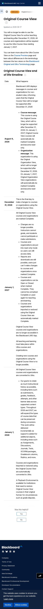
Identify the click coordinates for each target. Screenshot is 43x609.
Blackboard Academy (9, 577)
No (21, 520)
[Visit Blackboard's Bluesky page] (7, 551)
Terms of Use (6, 562)
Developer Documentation (11, 585)
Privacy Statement (8, 566)
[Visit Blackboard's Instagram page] (14, 551)
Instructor (15, 12)
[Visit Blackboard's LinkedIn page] (10, 551)
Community (6, 569)
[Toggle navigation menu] (39, 3)
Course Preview (21, 55)
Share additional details (21, 534)
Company (5, 558)
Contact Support (7, 589)
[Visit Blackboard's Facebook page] (3, 551)
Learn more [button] (8, 599)
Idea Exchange (7, 573)
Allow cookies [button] (21, 605)
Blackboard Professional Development (15, 581)
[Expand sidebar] (1, 11)
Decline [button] (8, 605)
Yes (21, 514)
